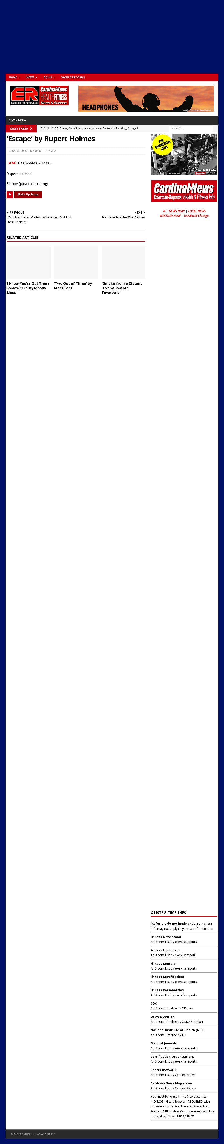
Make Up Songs (28, 194)
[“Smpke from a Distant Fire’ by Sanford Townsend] (123, 262)
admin (37, 151)
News (30, 77)
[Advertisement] (115, 36)
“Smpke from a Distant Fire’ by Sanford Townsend (122, 288)
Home (13, 77)
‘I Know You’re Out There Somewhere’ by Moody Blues (28, 288)
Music (52, 151)
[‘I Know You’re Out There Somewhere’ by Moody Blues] (29, 262)
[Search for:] (191, 128)
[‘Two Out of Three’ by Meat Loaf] (76, 262)
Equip (48, 77)
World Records (73, 77)
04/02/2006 (19, 151)
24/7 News (16, 120)
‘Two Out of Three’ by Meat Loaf (73, 285)
